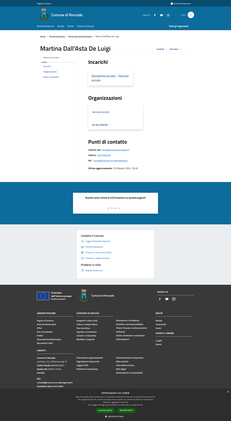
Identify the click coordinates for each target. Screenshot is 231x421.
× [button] (228, 392)
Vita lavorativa (83, 328)
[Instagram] (167, 15)
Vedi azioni (174, 49)
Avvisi (158, 328)
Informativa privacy (125, 365)
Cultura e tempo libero (86, 324)
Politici (40, 335)
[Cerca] (191, 15)
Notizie (159, 320)
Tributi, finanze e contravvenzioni (131, 328)
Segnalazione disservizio (87, 361)
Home (42, 36)
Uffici (39, 328)
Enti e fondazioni (45, 331)
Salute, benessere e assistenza (130, 335)
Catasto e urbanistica (86, 335)
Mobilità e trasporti (85, 339)
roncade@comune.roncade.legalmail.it (110, 160)
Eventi (158, 344)
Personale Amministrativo (49, 339)
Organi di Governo (45, 320)
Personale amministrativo (80, 36)
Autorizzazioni (122, 339)
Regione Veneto (44, 3)
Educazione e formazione (127, 320)
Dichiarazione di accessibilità (129, 372)
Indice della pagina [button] (51, 57)
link (141, 405)
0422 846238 (104, 155)
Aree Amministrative (46, 324)
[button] (115, 416)
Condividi (160, 49)
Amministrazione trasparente (129, 357)
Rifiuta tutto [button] (126, 410)
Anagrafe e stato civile (86, 320)
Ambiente (120, 331)
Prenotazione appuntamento (89, 357)
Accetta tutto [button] (105, 410)
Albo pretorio (122, 361)
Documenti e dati (45, 343)
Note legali (121, 369)
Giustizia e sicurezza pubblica (129, 324)
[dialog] (115, 405)
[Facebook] (153, 15)
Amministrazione (57, 36)
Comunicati (161, 324)
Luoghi (159, 340)
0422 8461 (58, 386)
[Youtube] (160, 15)
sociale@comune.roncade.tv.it (115, 149)
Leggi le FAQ (82, 365)
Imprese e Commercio (86, 331)
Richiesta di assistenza (87, 369)
